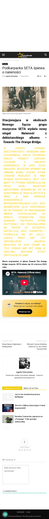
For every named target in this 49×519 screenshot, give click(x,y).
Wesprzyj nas (24, 311)
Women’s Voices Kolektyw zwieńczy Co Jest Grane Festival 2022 (37, 346)
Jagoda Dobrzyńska (12, 76)
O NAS (28, 512)
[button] (46, 55)
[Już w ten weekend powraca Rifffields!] (8, 397)
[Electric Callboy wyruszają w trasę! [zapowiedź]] (8, 408)
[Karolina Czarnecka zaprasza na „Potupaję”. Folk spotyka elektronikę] (8, 419)
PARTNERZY (20, 512)
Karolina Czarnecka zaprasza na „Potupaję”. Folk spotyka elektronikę (29, 419)
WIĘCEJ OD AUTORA (31, 388)
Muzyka (16, 60)
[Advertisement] (24, 26)
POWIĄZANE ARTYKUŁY (12, 388)
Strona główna (6, 60)
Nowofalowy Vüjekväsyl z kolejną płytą (12, 345)
